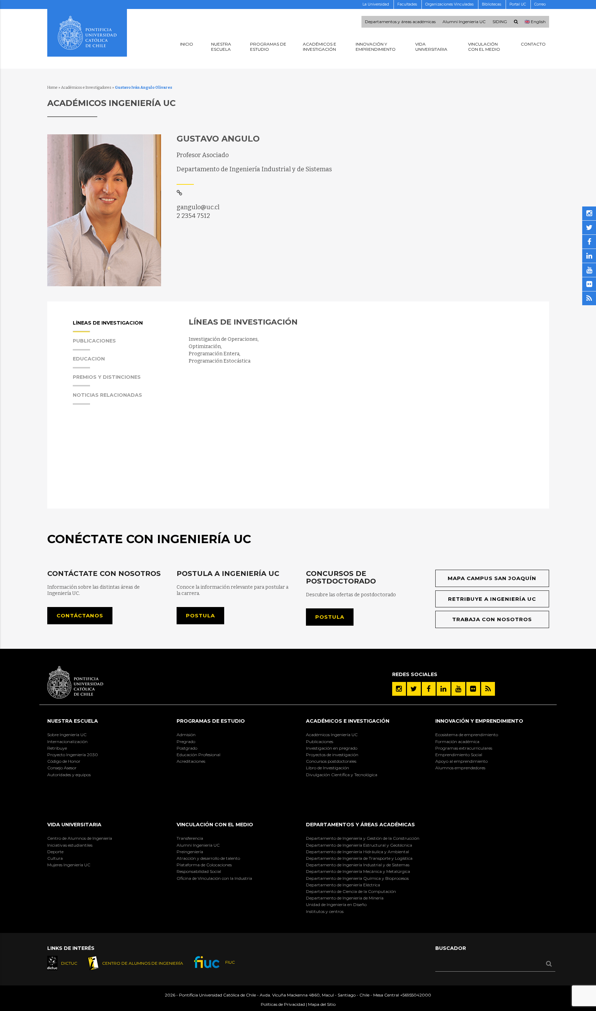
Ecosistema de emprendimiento (466, 734)
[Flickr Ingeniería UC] (473, 689)
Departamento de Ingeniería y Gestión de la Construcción (362, 838)
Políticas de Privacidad (283, 1004)
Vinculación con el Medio (215, 824)
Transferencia (190, 838)
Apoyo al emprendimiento (461, 761)
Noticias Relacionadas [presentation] (107, 395)
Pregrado (186, 741)
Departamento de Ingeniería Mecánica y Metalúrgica (358, 871)
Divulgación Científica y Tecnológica (341, 774)
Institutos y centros (325, 911)
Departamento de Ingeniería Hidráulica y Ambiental (357, 851)
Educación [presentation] (89, 359)
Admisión (186, 734)
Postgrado (187, 748)
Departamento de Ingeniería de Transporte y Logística (359, 858)
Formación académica (457, 741)
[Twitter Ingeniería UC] (414, 689)
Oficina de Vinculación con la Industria (214, 878)
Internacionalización (67, 741)
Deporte (55, 851)
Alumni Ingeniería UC (198, 845)
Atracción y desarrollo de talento (208, 858)
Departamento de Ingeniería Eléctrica (343, 884)
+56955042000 (415, 995)
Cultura (55, 858)
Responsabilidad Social (199, 871)
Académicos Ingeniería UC (332, 734)
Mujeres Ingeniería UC (68, 864)
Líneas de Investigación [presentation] (108, 323)
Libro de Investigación (327, 767)
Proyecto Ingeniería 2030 (72, 754)
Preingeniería (190, 851)
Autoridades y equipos (69, 774)
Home (52, 87)
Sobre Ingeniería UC (67, 734)
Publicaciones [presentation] (94, 341)
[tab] (123, 329)
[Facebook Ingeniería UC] (429, 689)
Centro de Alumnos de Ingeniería (79, 838)
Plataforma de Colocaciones (204, 864)
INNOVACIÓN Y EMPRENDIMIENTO (479, 721)
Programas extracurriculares (463, 748)
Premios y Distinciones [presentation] (107, 377)
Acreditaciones (191, 761)
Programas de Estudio (211, 721)
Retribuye (57, 748)
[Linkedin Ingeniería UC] (443, 689)
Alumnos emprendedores (460, 767)
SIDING (500, 21)
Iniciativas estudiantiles (69, 845)
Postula (200, 615)
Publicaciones (319, 741)
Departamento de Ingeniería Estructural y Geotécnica (359, 845)
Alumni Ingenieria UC (464, 21)
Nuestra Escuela (72, 721)
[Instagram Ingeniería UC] (399, 689)
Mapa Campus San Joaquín (492, 578)
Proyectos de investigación (332, 754)
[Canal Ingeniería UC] (458, 689)
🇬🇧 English (535, 21)
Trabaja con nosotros (492, 619)
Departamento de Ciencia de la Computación (351, 891)
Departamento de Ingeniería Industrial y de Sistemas (357, 864)
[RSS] (488, 689)
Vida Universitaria (74, 824)
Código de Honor (63, 761)
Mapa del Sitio (322, 1004)
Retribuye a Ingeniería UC (492, 599)
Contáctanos (80, 615)
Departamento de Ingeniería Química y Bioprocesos (357, 878)
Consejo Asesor (62, 767)
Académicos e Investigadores (86, 87)
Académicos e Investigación (347, 721)
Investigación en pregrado (331, 748)
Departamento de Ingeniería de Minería (345, 898)
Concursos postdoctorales (331, 761)
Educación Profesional (198, 754)
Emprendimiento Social (458, 754)
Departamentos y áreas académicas (400, 21)
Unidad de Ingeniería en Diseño (336, 904)
